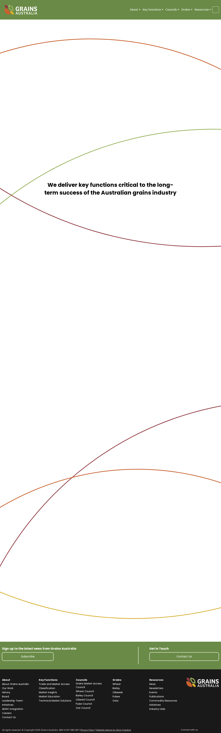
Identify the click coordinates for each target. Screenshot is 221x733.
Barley (116, 688)
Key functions (152, 10)
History (6, 692)
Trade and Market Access (54, 684)
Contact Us (184, 656)
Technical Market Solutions (55, 700)
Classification (47, 688)
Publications (156, 696)
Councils (171, 10)
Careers (7, 713)
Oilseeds (118, 692)
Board (5, 696)
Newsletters (156, 688)
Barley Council (84, 695)
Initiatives (7, 705)
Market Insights (48, 692)
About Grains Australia (15, 684)
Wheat (117, 684)
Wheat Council (85, 691)
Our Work (7, 688)
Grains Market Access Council (89, 685)
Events (153, 692)
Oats (115, 700)
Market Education (49, 696)
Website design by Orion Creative (113, 730)
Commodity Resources (163, 700)
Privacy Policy (87, 730)
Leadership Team (12, 700)
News (152, 684)
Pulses (116, 696)
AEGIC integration (12, 709)
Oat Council (83, 708)
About (134, 10)
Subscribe (28, 656)
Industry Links (157, 709)
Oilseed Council (85, 699)
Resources (202, 10)
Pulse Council (84, 703)
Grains (185, 10)
